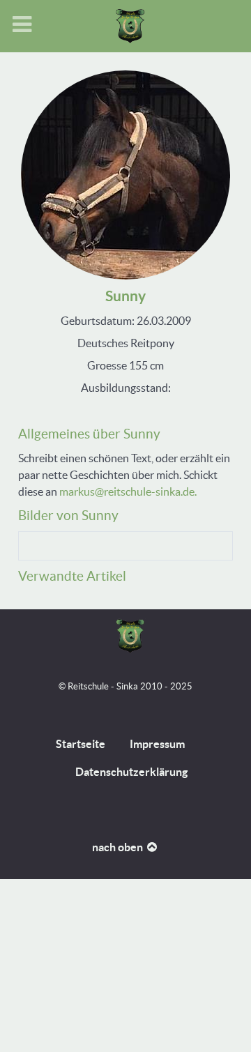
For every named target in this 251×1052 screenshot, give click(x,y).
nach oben (118, 847)
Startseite (80, 744)
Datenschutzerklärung (131, 771)
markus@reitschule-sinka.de (127, 491)
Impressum (157, 744)
